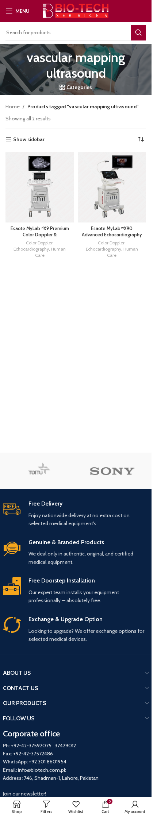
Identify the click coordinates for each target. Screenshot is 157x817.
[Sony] (112, 471)
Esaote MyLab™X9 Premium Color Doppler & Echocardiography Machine (40, 235)
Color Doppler (39, 242)
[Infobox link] (76, 514)
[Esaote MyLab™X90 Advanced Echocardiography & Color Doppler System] (112, 187)
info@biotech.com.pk (42, 770)
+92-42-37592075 (31, 745)
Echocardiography (31, 249)
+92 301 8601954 (47, 761)
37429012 (65, 745)
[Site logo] (75, 10)
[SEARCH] (138, 32)
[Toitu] (39, 471)
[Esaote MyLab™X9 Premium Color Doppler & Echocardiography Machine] (39, 187)
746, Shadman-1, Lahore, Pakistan (61, 778)
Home (12, 106)
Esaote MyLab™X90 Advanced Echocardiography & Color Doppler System (112, 235)
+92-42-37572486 (33, 753)
